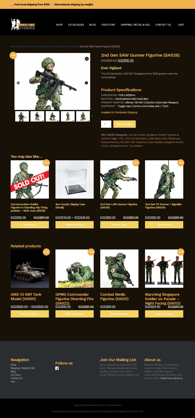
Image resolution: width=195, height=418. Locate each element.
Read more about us (172, 378)
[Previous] (18, 83)
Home (14, 46)
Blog (13, 371)
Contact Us (17, 378)
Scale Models (155, 142)
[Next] (86, 83)
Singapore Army (119, 145)
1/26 (120, 138)
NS (122, 142)
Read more (29, 224)
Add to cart (124, 124)
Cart (13, 381)
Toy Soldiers (136, 145)
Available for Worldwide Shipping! (119, 112)
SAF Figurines (138, 142)
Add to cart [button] (119, 224)
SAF (127, 142)
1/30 (126, 138)
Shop (13, 364)
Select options (75, 224)
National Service (110, 142)
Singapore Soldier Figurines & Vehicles (39, 46)
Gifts (164, 138)
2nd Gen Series (70, 46)
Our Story (16, 374)
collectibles (154, 138)
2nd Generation (138, 138)
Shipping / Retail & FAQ (23, 368)
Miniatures (174, 138)
